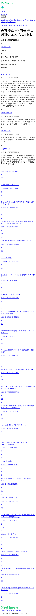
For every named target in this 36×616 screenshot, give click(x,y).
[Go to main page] (18, 607)
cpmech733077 (5, 47)
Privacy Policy (5, 610)
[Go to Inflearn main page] (18, 3)
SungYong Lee (5, 74)
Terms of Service (15, 610)
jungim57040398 (6, 113)
